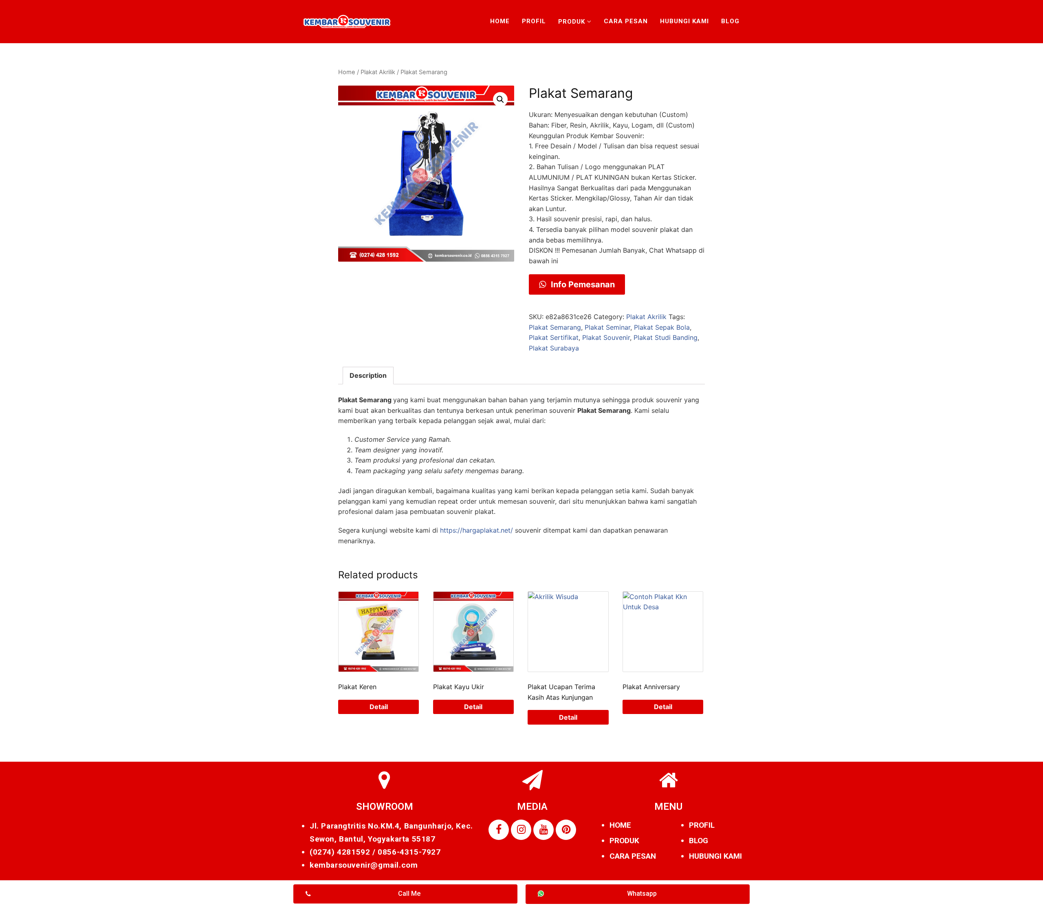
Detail (379, 707)
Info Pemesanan (582, 284)
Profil (534, 21)
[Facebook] (498, 830)
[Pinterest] (566, 830)
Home (500, 21)
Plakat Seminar (607, 327)
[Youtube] (543, 830)
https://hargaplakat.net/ (476, 530)
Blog (730, 21)
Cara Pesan (626, 21)
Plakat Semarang (555, 327)
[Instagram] (521, 830)
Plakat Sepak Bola (662, 327)
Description (368, 375)
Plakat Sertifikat (554, 337)
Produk (571, 21)
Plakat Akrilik (378, 72)
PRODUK (624, 840)
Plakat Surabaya (554, 348)
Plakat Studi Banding (666, 337)
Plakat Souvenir (606, 337)
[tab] (368, 376)
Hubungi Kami (684, 21)
